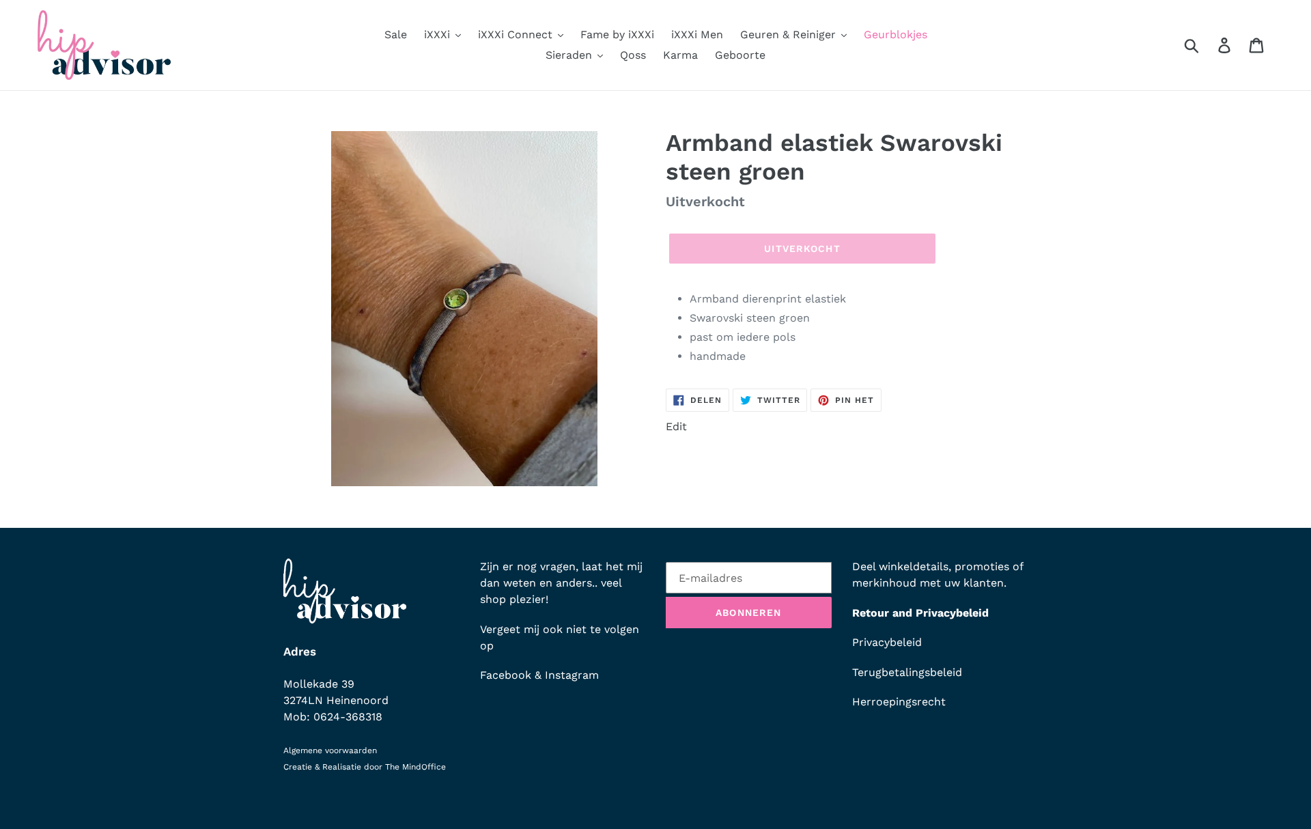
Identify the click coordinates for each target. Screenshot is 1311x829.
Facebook (505, 675)
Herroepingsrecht (899, 701)
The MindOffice (415, 767)
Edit (676, 426)
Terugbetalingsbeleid (907, 672)
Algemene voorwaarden (330, 750)
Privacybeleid (887, 642)
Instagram (572, 675)
